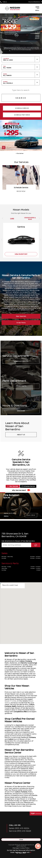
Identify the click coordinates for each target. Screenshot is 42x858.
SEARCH (21, 98)
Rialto (14, 706)
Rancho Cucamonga (29, 663)
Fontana (28, 661)
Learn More (31, 515)
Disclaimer (6, 516)
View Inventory (21, 191)
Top (33, 813)
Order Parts (21, 323)
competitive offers (20, 712)
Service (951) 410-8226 (20, 831)
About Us (21, 435)
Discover (21, 411)
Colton (22, 661)
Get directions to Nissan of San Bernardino (18, 541)
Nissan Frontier (10, 701)
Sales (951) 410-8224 (19, 828)
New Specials (21, 316)
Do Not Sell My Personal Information (21, 850)
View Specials (13, 486)
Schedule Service (21, 361)
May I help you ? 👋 (31, 841)
